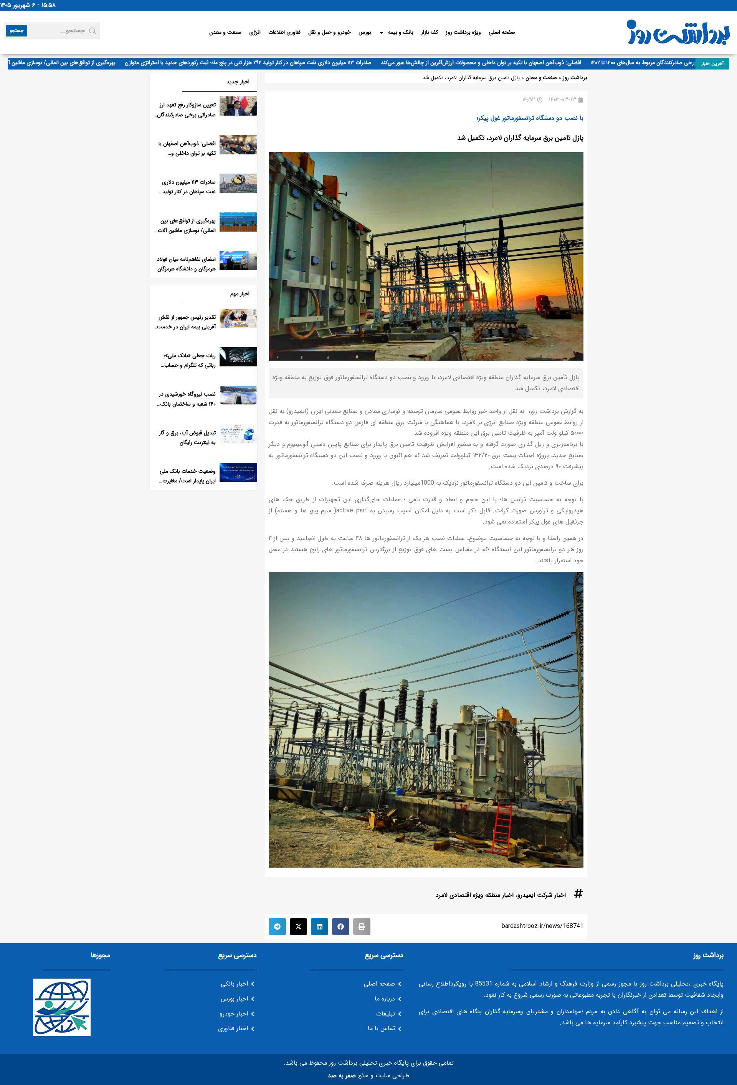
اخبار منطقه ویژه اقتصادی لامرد (475, 895)
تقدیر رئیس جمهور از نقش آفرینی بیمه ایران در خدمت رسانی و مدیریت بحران (186, 327)
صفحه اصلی (502, 32)
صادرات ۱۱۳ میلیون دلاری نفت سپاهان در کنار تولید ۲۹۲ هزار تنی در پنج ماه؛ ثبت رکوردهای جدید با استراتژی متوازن (269, 62)
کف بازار (429, 32)
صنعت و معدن (225, 32)
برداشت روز (575, 78)
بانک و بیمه (400, 32)
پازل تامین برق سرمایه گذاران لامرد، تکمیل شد (520, 138)
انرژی (255, 32)
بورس (365, 32)
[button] (361, 926)
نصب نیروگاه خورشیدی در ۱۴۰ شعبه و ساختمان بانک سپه (187, 403)
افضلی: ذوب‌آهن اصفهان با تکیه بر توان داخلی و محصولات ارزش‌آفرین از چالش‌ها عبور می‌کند (502, 62)
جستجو (16, 30)
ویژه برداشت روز (463, 32)
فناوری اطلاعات (284, 32)
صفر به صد (342, 1075)
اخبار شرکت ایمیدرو (541, 895)
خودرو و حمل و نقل (329, 32)
